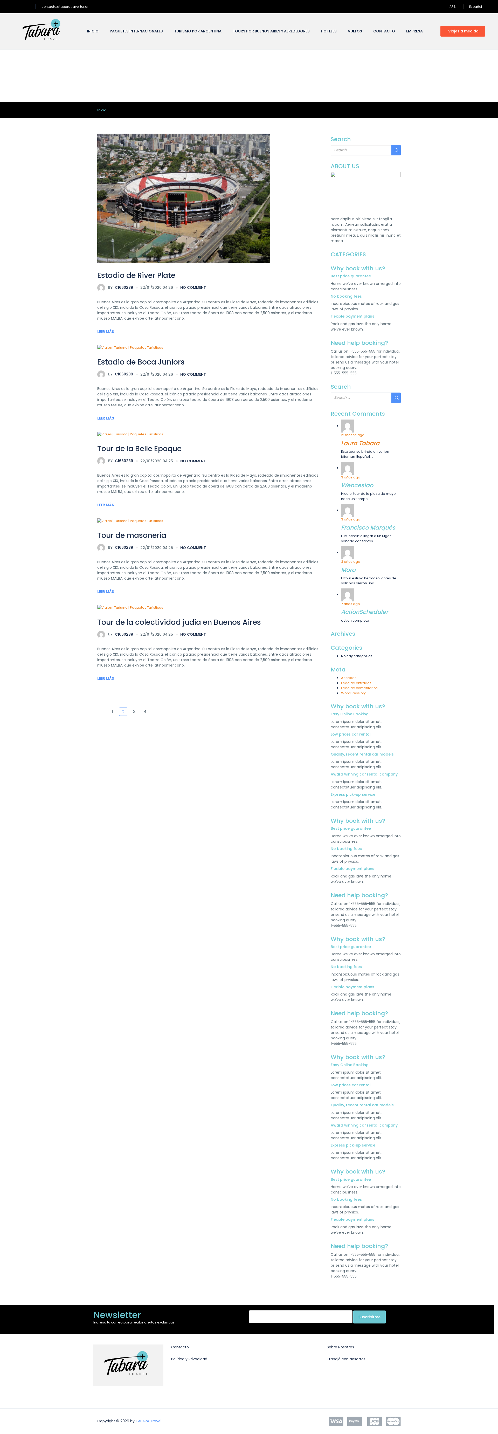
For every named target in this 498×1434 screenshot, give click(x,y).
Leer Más (105, 331)
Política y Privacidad (189, 1359)
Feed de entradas (356, 683)
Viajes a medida (463, 31)
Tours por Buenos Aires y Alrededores (271, 31)
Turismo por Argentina (198, 31)
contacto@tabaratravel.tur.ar (65, 6)
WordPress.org (353, 693)
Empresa (414, 31)
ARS (453, 6)
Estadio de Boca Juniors (141, 362)
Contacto (384, 31)
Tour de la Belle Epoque (139, 449)
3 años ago (350, 477)
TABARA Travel (148, 1421)
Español (476, 6)
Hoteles (329, 31)
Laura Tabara (360, 443)
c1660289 (120, 287)
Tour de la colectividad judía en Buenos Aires (179, 622)
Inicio (93, 31)
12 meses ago (352, 435)
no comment (193, 287)
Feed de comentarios (359, 687)
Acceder (348, 677)
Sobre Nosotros (340, 1347)
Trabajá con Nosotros (346, 1359)
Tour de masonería (131, 535)
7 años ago (350, 603)
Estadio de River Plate (136, 275)
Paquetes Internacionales (136, 31)
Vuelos (355, 31)
